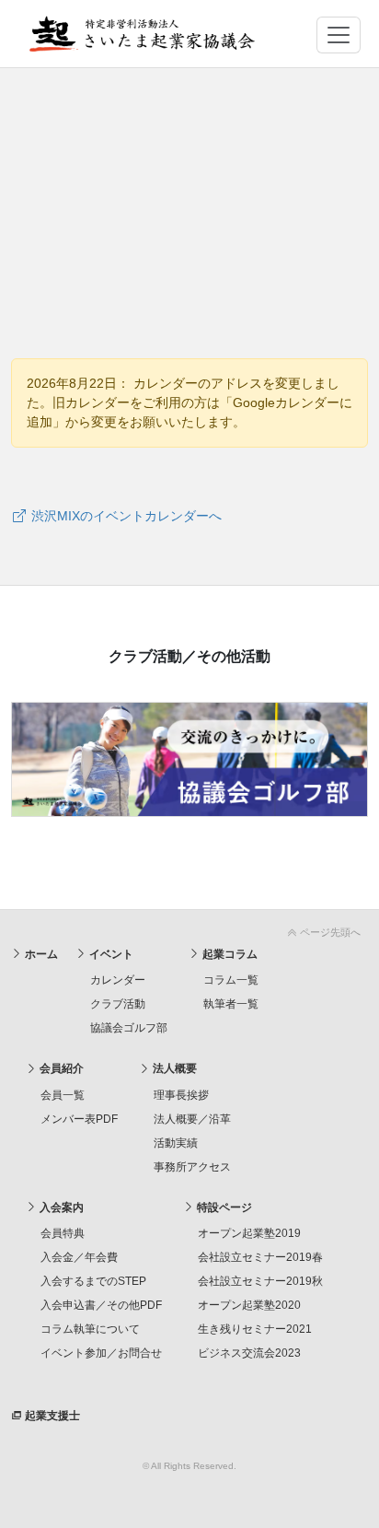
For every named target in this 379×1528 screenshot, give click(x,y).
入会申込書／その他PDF (101, 1305)
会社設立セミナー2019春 (260, 1257)
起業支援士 (51, 1415)
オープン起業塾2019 (249, 1233)
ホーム (40, 954)
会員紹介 (60, 1068)
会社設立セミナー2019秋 (260, 1281)
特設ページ (223, 1207)
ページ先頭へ (329, 932)
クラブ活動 (117, 1003)
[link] (189, 929)
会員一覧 (62, 1095)
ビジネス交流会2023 (249, 1353)
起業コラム (229, 954)
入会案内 (60, 1207)
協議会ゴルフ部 (128, 1027)
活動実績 (176, 1143)
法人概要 (173, 1068)
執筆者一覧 (230, 1003)
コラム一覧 (230, 980)
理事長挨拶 (181, 1095)
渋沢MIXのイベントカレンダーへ (125, 515)
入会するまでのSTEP (93, 1281)
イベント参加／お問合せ (101, 1353)
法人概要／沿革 (192, 1119)
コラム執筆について (90, 1329)
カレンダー (117, 980)
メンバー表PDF (79, 1119)
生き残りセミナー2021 (255, 1329)
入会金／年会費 (79, 1257)
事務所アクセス (192, 1167)
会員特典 (62, 1233)
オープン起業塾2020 (249, 1305)
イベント (109, 954)
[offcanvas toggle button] (338, 35)
